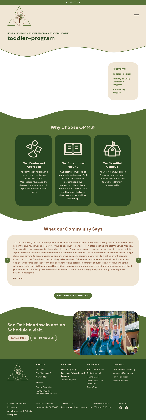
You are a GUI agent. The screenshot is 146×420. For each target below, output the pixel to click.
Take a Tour (92, 387)
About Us (40, 365)
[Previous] (7, 272)
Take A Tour (18, 338)
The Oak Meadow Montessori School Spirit (46, 392)
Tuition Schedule (94, 373)
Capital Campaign (44, 387)
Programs (21, 33)
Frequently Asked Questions (95, 382)
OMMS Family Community (124, 369)
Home (10, 33)
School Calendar (120, 380)
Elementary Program (119, 91)
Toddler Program (38, 33)
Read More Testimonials (73, 295)
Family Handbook (120, 377)
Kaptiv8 (13, 414)
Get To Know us (43, 338)
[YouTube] (126, 407)
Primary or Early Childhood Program (121, 81)
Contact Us (73, 2)
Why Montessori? (43, 373)
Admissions (93, 365)
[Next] (138, 272)
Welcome (40, 369)
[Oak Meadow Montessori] (62, 16)
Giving (39, 382)
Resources (118, 365)
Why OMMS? (41, 377)
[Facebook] (122, 407)
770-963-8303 (68, 403)
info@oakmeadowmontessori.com (76, 407)
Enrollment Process (95, 369)
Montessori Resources (123, 373)
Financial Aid (93, 377)
